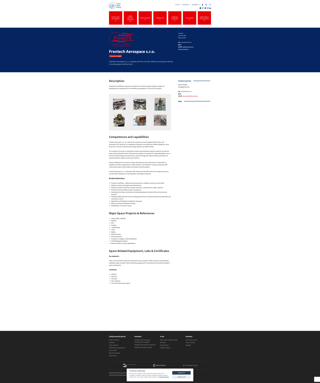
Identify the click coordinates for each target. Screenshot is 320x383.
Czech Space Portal (113, 26)
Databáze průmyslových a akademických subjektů (142, 341)
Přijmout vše (181, 372)
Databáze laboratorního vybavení (144, 345)
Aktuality (163, 342)
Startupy (111, 342)
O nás (177, 5)
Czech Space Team (191, 340)
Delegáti (188, 345)
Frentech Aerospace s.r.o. (126, 26)
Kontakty (185, 5)
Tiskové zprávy (190, 342)
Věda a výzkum (113, 345)
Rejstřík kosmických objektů (143, 347)
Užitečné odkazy (165, 348)
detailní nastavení (164, 377)
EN (210, 5)
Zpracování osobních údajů (168, 340)
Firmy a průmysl (114, 340)
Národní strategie (114, 353)
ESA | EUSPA (113, 350)
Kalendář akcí (164, 345)
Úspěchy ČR (112, 356)
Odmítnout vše (181, 377)
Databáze (195, 5)
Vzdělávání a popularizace (117, 348)
